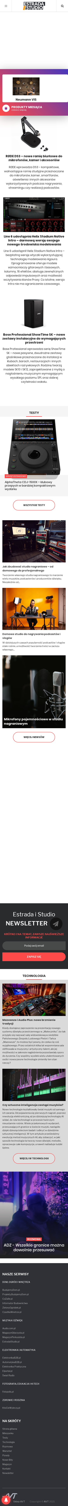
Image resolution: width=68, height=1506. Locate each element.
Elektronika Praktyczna (14, 1366)
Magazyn (7, 1464)
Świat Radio (8, 1375)
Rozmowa (7, 1446)
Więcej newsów (34, 737)
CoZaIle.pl (7, 1298)
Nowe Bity (7, 1459)
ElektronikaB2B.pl (11, 1357)
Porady (5, 1455)
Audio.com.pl (8, 1328)
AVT (46, 1501)
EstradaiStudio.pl (10, 1341)
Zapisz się (34, 956)
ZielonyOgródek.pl (11, 1307)
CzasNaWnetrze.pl (11, 1312)
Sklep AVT (19, 1501)
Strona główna (9, 1428)
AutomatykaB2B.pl (12, 1362)
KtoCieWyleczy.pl (11, 1407)
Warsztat (7, 1451)
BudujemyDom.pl (11, 1290)
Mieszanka (7, 1433)
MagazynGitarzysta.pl (13, 1332)
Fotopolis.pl (8, 1391)
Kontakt (6, 1468)
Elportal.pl (7, 1371)
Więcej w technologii (34, 1158)
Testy (34, 413)
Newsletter (8, 1473)
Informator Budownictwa (15, 1303)
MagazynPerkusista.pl (13, 1337)
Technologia (34, 976)
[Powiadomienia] (6, 1500)
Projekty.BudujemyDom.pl (15, 1294)
